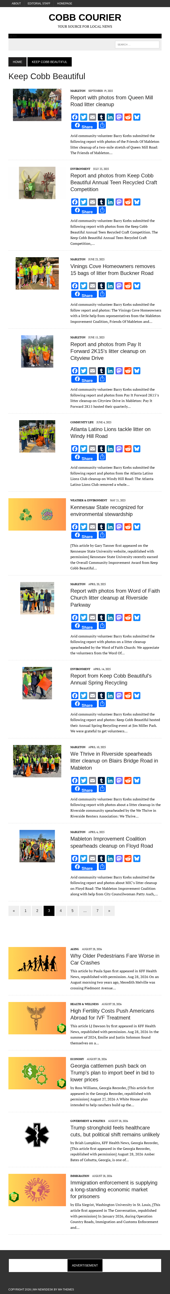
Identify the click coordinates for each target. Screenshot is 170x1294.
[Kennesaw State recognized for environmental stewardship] (37, 527)
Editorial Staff (39, 3)
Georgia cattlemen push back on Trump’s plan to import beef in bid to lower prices (112, 1072)
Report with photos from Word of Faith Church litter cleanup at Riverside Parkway (115, 598)
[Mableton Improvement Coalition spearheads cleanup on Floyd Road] (37, 859)
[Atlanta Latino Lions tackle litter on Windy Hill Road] (37, 449)
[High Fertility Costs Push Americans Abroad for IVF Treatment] (37, 1031)
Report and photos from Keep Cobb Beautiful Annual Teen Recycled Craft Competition (113, 182)
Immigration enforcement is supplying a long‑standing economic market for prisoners (113, 1189)
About (16, 3)
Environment (80, 169)
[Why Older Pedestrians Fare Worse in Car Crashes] (37, 976)
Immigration (79, 1176)
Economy (77, 1059)
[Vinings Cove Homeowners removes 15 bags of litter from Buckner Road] (37, 286)
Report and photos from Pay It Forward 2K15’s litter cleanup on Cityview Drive (108, 351)
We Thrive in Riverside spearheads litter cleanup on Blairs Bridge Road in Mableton (114, 761)
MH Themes (66, 1289)
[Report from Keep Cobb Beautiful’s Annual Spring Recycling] (37, 696)
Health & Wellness (84, 1004)
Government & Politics (87, 1121)
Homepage (64, 3)
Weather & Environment (88, 500)
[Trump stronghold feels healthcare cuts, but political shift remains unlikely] (37, 1148)
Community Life (82, 422)
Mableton (77, 90)
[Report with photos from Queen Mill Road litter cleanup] (37, 118)
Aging (74, 949)
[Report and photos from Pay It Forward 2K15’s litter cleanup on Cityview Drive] (37, 364)
